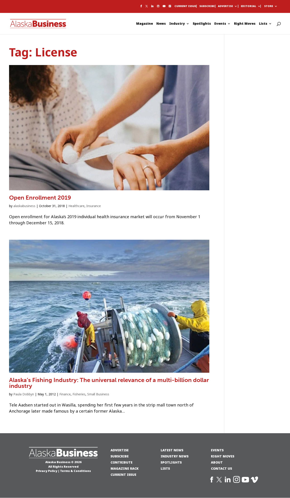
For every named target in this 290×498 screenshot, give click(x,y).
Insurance (93, 206)
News (161, 24)
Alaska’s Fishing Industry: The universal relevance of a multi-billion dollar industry (109, 383)
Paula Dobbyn (23, 394)
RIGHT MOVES (222, 456)
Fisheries (78, 394)
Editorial (248, 6)
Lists (263, 24)
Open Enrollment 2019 (40, 197)
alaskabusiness (24, 206)
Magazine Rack (125, 468)
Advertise (225, 6)
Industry (177, 24)
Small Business (98, 394)
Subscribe (207, 6)
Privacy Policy (46, 471)
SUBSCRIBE (120, 456)
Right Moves (245, 24)
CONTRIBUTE (122, 462)
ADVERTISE (120, 450)
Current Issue (185, 6)
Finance (65, 394)
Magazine (144, 24)
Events (220, 24)
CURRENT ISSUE (123, 474)
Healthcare (76, 206)
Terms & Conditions (75, 471)
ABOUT (217, 462)
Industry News (174, 456)
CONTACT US (221, 468)
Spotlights (202, 24)
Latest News (172, 450)
